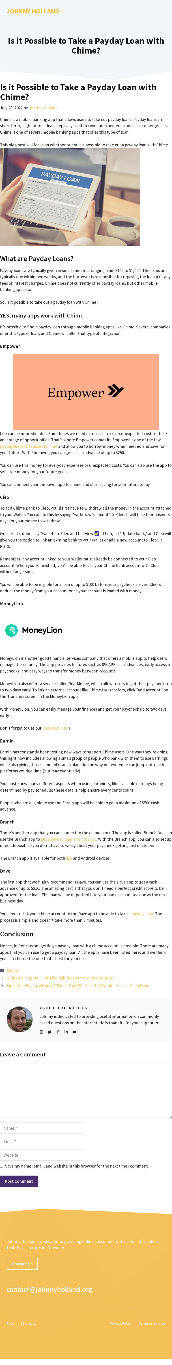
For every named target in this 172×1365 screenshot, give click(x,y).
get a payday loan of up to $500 (68, 839)
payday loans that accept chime (28, 446)
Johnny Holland (33, 11)
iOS (69, 858)
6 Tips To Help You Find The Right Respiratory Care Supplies (60, 978)
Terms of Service (151, 1323)
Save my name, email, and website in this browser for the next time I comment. (77, 1166)
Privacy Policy (121, 1323)
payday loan (142, 913)
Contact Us (22, 1263)
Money (13, 970)
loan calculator (55, 728)
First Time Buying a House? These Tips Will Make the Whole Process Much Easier (79, 985)
